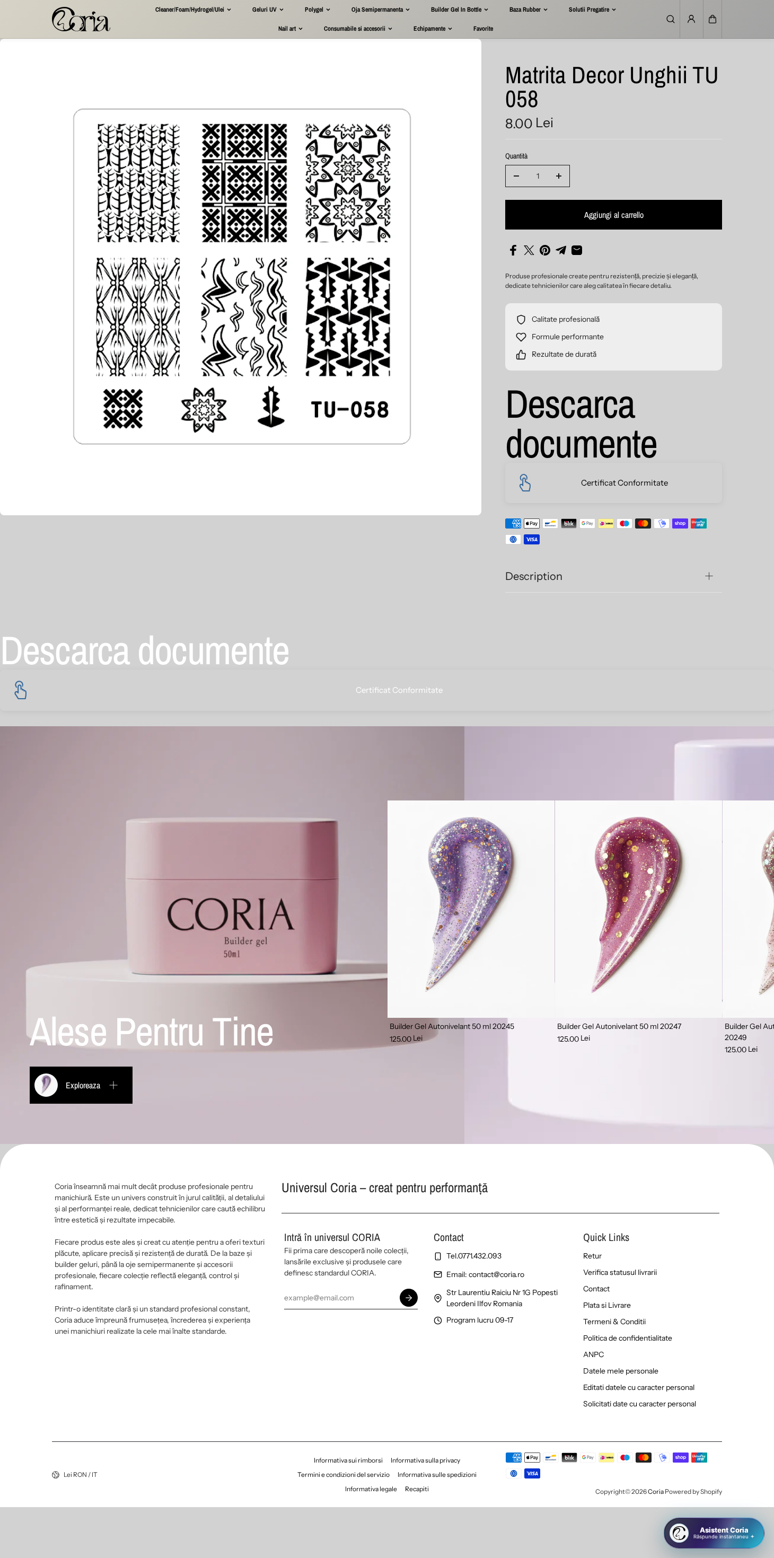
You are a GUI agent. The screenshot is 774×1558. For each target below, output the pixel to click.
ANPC (593, 1354)
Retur (592, 1256)
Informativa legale (371, 1489)
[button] (712, 19)
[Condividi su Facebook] (513, 250)
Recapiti (417, 1489)
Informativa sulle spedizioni (437, 1474)
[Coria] (81, 19)
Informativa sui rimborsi (348, 1460)
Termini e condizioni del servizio (343, 1474)
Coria (656, 1491)
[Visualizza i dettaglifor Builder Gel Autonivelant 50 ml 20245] (471, 909)
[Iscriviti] (409, 1298)
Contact (596, 1288)
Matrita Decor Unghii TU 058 (612, 88)
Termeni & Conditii (614, 1321)
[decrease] (516, 176)
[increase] (558, 176)
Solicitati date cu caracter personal (639, 1404)
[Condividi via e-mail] (577, 250)
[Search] (671, 19)
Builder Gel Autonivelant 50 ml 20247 (619, 1026)
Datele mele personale (620, 1371)
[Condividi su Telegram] (561, 250)
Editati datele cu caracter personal (638, 1387)
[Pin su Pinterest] (545, 250)
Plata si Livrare (607, 1305)
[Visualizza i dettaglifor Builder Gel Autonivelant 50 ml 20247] (638, 909)
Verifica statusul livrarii (620, 1272)
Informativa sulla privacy (425, 1460)
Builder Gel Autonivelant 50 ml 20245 (452, 1026)
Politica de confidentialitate (627, 1338)
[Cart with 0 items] (712, 19)
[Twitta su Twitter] (529, 250)
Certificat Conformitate (624, 483)
